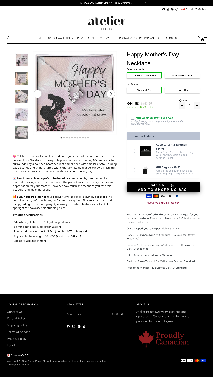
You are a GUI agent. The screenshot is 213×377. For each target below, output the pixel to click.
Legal (11, 345)
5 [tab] (72, 137)
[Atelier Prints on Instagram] (167, 9)
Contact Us (14, 312)
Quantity (183, 100)
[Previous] (68, 3)
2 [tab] (64, 137)
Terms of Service (18, 332)
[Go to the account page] (197, 38)
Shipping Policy (17, 325)
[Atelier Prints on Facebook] (163, 9)
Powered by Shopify (18, 364)
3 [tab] (66, 137)
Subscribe (119, 313)
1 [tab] (61, 137)
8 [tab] (80, 137)
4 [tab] (69, 137)
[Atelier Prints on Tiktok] (176, 9)
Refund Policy (16, 318)
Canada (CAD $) (194, 9)
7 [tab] (77, 137)
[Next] (145, 3)
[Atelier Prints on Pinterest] (172, 9)
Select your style (135, 69)
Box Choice (133, 84)
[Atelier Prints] (106, 22)
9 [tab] (82, 137)
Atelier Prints (34, 360)
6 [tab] (74, 137)
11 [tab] (88, 137)
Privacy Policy (16, 339)
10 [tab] (85, 137)
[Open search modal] (8, 38)
